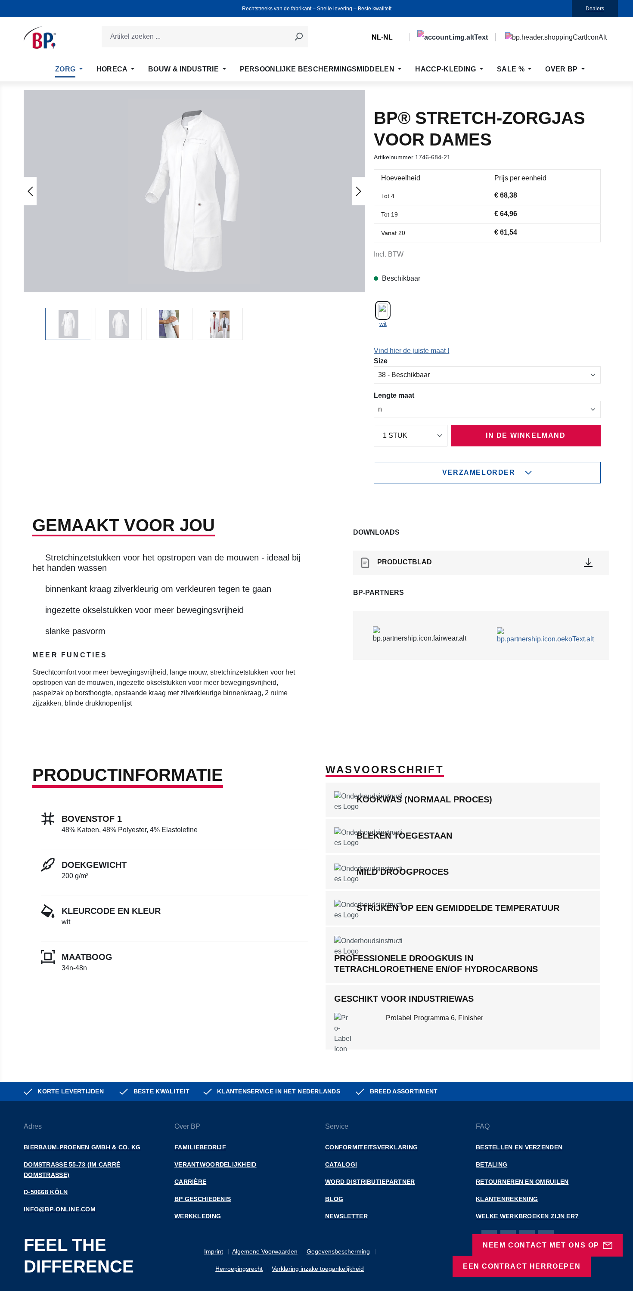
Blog (334, 1198)
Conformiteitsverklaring (371, 1147)
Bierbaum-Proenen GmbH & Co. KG (82, 1147)
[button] (195, 191)
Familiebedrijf (200, 1147)
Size (381, 361)
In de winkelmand (526, 435)
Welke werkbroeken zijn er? (527, 1216)
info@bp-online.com (60, 1209)
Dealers (595, 9)
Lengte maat (394, 395)
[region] (194, 215)
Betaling (491, 1164)
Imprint (213, 1251)
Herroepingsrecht (239, 1268)
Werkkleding (197, 1216)
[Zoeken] (298, 36)
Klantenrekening (507, 1198)
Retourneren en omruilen (522, 1181)
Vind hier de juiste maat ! (411, 350)
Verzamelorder (478, 472)
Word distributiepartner (370, 1181)
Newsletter (346, 1216)
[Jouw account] (452, 37)
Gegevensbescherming (338, 1251)
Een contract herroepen (521, 1266)
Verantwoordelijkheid (215, 1164)
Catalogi (341, 1164)
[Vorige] (30, 191)
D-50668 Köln (46, 1192)
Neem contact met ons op (541, 1245)
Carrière (190, 1181)
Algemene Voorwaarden (265, 1251)
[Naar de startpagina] (40, 37)
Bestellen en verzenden (519, 1147)
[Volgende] (358, 191)
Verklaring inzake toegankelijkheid (318, 1268)
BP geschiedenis (202, 1198)
